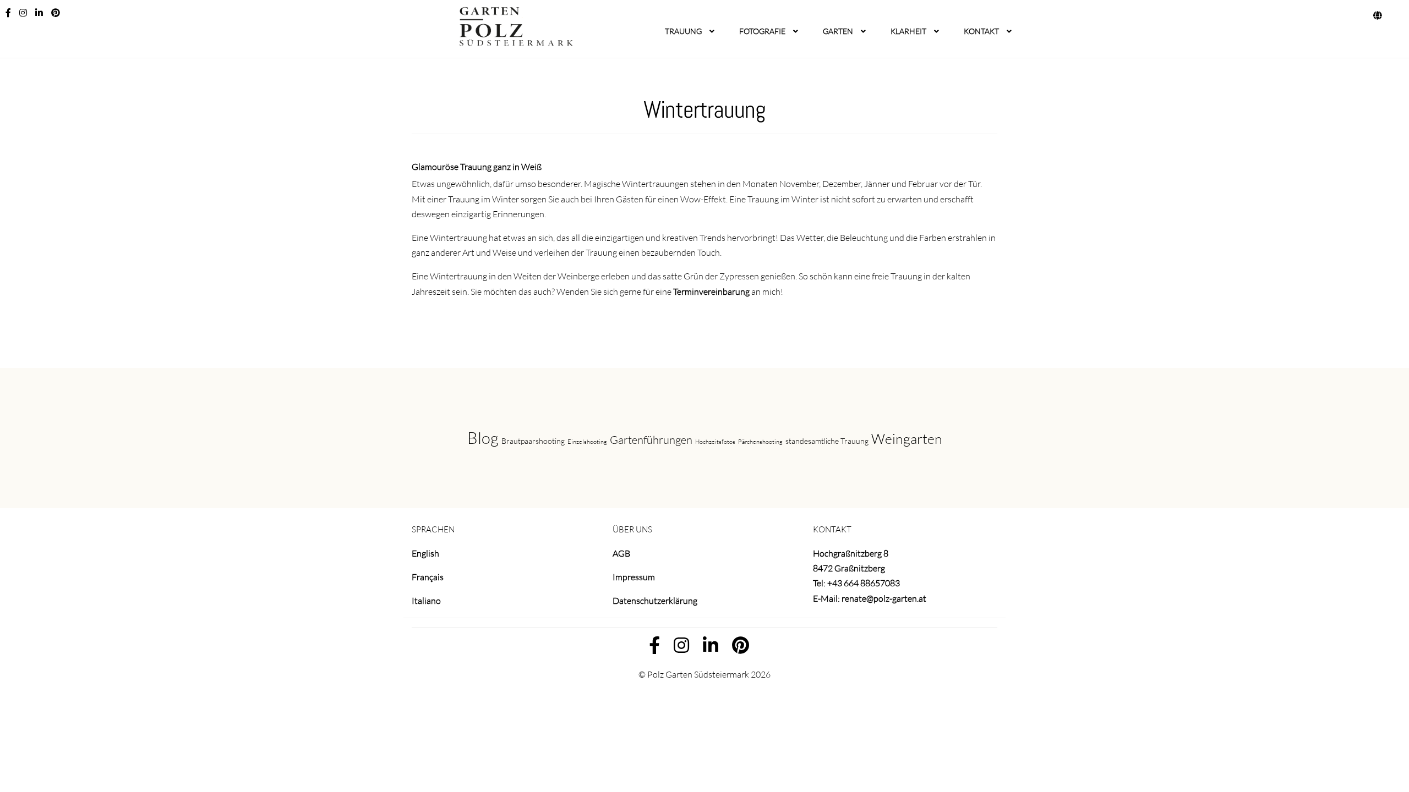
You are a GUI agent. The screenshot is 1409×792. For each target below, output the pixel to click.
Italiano (426, 600)
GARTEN (838, 31)
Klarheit (908, 31)
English (425, 553)
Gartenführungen (651, 440)
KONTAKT (981, 31)
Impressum (634, 576)
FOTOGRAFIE (762, 31)
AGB (621, 553)
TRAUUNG (683, 31)
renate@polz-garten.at (884, 598)
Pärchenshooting (760, 442)
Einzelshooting (587, 442)
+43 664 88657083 (863, 583)
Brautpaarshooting (533, 441)
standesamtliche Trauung (827, 441)
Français (428, 576)
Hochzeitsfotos (715, 442)
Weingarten (906, 438)
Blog (483, 438)
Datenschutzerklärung (655, 600)
